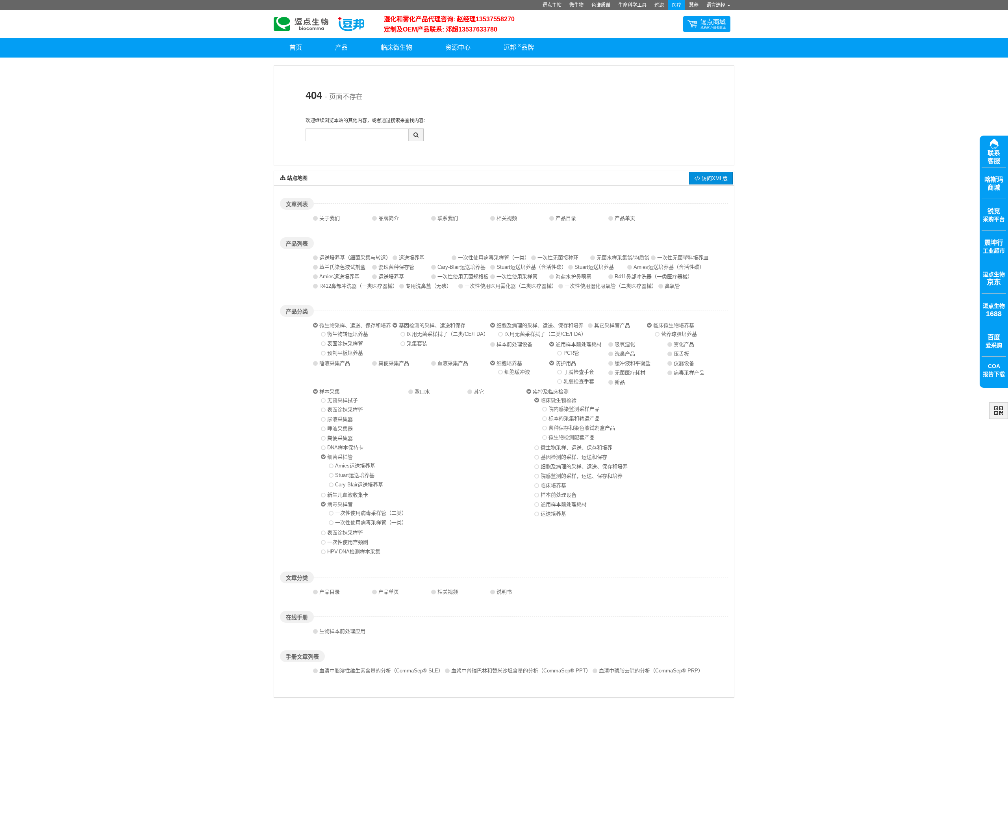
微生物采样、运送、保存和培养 (355, 325)
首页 (295, 47)
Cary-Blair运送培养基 (461, 267)
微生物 (576, 5)
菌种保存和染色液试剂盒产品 (581, 428)
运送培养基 (411, 258)
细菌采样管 (340, 457)
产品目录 (566, 218)
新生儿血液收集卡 (347, 495)
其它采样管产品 (612, 325)
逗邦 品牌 (519, 47)
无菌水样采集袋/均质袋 (623, 258)
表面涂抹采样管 (345, 343)
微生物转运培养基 (347, 334)
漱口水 (422, 392)
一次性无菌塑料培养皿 (682, 258)
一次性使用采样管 (517, 276)
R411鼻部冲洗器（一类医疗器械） (654, 276)
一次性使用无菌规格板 (463, 276)
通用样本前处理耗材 (579, 344)
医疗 (676, 5)
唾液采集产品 (334, 363)
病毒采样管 (340, 504)
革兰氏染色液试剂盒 (342, 267)
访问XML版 (714, 178)
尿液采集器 (340, 419)
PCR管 (571, 353)
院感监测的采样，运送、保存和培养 (582, 476)
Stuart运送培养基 (594, 267)
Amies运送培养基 (339, 276)
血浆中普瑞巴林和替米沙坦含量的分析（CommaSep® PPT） (521, 671)
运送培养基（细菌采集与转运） (355, 258)
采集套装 (417, 343)
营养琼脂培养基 (679, 334)
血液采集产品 (452, 363)
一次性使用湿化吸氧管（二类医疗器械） (611, 286)
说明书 (504, 592)
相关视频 (507, 218)
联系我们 (447, 218)
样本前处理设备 (514, 344)
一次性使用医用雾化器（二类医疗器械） (511, 286)
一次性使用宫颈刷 (347, 542)
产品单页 (625, 218)
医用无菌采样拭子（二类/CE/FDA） (448, 334)
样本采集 (329, 392)
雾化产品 (684, 344)
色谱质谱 (600, 5)
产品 (341, 47)
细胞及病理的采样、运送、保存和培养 (540, 325)
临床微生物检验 (558, 400)
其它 (479, 392)
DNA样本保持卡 (345, 448)
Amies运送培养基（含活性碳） (669, 267)
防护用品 (566, 363)
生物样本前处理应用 (342, 631)
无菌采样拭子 (342, 400)
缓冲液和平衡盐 (632, 363)
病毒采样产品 (689, 373)
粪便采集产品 (393, 363)
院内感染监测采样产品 (574, 409)
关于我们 (329, 218)
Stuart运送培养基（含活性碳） (532, 267)
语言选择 (716, 5)
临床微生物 (396, 47)
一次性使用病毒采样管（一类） (494, 258)
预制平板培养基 (345, 353)
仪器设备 (684, 363)
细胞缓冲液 (517, 372)
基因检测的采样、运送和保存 (432, 325)
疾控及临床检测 (551, 392)
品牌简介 (388, 218)
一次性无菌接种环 (557, 258)
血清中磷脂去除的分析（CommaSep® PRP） (651, 671)
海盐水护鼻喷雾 (573, 276)
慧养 (694, 5)
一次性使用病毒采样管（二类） (371, 513)
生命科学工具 (632, 5)
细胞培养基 (509, 363)
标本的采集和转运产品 (574, 418)
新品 (620, 382)
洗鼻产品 (625, 354)
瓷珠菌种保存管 (396, 267)
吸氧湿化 (625, 344)
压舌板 (681, 354)
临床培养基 (553, 485)
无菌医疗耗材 (630, 373)
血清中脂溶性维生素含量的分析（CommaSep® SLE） (381, 671)
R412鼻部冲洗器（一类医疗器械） (358, 286)
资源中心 (458, 47)
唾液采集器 (340, 429)
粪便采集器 (340, 438)
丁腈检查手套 (578, 372)
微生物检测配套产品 (571, 437)
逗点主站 (552, 5)
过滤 (659, 5)
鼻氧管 (672, 286)
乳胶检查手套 (578, 381)
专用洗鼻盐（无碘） (429, 286)
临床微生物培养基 (673, 325)
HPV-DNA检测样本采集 (353, 552)
